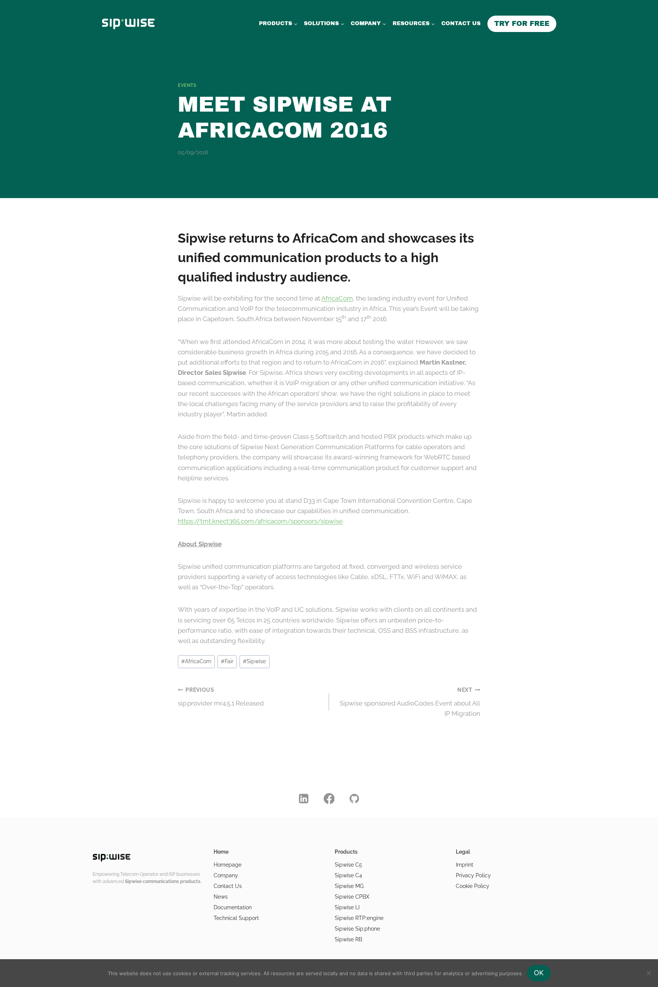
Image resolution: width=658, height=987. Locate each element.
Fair (227, 661)
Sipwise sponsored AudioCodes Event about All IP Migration (410, 702)
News (221, 897)
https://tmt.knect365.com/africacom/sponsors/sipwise (260, 521)
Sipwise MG (349, 886)
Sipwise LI (347, 907)
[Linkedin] (304, 798)
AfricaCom (337, 298)
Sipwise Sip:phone (357, 929)
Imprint (464, 865)
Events (187, 85)
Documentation (233, 907)
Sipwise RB (348, 939)
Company (226, 875)
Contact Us (228, 886)
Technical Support (236, 918)
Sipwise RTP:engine (359, 918)
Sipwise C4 (348, 875)
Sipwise (254, 661)
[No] (648, 973)
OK (539, 973)
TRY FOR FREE (521, 23)
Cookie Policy (472, 886)
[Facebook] (329, 798)
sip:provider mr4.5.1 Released (221, 697)
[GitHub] (354, 798)
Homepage (227, 865)
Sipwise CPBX (352, 897)
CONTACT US (461, 23)
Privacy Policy (473, 875)
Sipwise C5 (348, 865)
